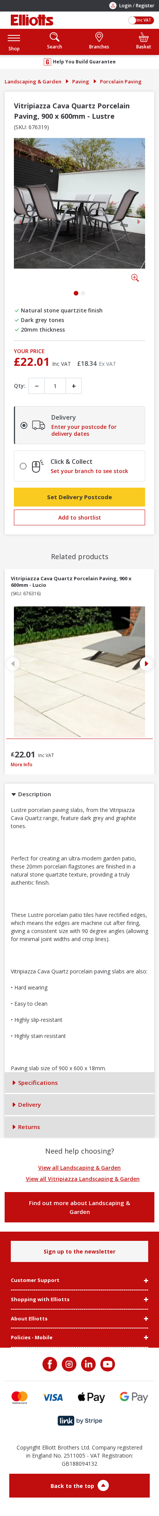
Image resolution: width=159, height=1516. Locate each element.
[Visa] (53, 1397)
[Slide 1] (76, 293)
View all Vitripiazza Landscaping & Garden (83, 1178)
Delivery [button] (29, 1104)
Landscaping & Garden (33, 81)
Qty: (19, 385)
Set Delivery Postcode (79, 497)
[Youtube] (107, 1364)
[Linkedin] (87, 1364)
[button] (14, 42)
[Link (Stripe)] (79, 1421)
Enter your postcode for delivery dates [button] (84, 430)
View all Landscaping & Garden (79, 1167)
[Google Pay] (134, 1397)
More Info (79, 764)
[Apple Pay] (91, 1397)
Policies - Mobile (31, 1338)
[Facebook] (50, 1364)
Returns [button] (28, 1127)
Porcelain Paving (121, 81)
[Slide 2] (83, 293)
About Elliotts (29, 1319)
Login (125, 5)
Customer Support (35, 1280)
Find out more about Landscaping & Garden (79, 1207)
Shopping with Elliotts (40, 1300)
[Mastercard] (19, 1397)
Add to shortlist (79, 517)
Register (145, 5)
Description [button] (34, 794)
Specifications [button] (37, 1082)
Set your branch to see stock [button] (89, 471)
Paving (80, 81)
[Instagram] (68, 1364)
